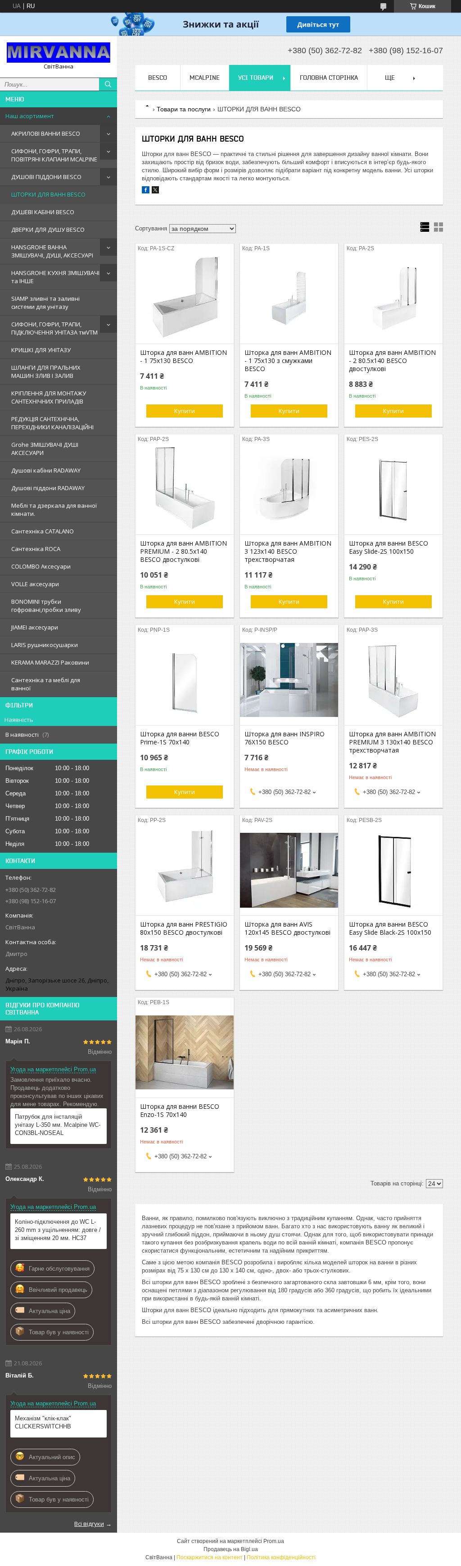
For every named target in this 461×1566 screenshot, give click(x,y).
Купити (184, 411)
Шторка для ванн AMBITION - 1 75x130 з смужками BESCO (287, 361)
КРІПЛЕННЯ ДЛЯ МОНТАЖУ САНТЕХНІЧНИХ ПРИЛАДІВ (48, 397)
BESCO (157, 77)
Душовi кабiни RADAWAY (46, 470)
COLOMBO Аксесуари (41, 566)
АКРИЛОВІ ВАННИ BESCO (45, 133)
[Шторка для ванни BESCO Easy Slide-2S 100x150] (393, 489)
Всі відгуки (89, 1524)
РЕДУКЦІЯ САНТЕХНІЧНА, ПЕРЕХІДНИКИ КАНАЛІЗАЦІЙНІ (52, 423)
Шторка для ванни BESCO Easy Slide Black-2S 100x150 (390, 928)
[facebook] (145, 191)
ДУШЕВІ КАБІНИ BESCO (42, 212)
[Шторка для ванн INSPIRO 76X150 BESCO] (289, 680)
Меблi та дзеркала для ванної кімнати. (54, 509)
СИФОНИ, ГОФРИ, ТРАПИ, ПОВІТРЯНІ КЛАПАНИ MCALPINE (54, 155)
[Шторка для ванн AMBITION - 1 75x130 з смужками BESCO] (289, 298)
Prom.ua (273, 1541)
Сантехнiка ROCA (35, 549)
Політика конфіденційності (281, 1557)
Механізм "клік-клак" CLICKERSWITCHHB (43, 1422)
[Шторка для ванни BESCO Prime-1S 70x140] (185, 680)
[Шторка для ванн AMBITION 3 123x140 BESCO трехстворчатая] (289, 489)
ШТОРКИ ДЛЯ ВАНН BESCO (48, 194)
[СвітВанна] (58, 52)
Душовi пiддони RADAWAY (48, 488)
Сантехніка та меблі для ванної (45, 684)
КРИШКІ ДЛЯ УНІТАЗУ (41, 350)
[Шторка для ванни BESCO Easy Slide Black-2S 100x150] (393, 870)
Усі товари (255, 77)
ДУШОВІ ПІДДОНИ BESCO (46, 177)
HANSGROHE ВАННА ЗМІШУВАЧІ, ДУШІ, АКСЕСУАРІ (52, 251)
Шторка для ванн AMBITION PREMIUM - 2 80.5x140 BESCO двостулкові (183, 551)
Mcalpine (205, 77)
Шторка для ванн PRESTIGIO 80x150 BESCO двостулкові (183, 928)
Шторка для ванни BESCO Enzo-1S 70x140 (179, 1110)
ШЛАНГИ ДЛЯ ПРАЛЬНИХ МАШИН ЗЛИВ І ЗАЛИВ (46, 371)
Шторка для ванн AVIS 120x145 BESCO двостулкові (287, 928)
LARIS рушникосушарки (44, 645)
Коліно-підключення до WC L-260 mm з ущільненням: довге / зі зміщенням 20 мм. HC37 (58, 1229)
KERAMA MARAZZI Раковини (50, 662)
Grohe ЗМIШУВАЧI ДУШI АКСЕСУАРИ (44, 449)
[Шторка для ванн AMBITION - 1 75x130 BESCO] (185, 298)
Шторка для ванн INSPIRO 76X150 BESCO (284, 738)
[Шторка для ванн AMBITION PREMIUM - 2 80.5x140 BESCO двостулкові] (185, 489)
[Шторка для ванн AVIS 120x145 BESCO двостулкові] (289, 870)
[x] (155, 191)
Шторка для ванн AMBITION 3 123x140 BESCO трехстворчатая (287, 551)
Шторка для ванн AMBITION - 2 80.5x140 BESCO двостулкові (392, 361)
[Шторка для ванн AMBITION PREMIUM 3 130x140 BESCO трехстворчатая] (393, 680)
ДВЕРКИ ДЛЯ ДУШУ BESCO (48, 229)
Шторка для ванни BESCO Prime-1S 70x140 (179, 738)
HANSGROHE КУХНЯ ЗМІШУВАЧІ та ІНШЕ (55, 277)
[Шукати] (108, 84)
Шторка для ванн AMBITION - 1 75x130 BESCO (183, 357)
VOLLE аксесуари (35, 584)
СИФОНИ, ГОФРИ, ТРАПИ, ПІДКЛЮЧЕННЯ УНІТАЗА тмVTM (54, 328)
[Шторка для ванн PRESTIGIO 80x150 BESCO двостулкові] (185, 870)
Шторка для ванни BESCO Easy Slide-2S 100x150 (388, 547)
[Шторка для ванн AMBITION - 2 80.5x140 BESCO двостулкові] (393, 298)
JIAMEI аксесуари (34, 627)
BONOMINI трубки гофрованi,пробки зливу (46, 605)
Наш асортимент (29, 116)
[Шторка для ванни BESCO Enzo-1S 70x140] (185, 1052)
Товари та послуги (184, 109)
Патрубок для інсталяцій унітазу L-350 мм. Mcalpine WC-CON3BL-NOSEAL (57, 1124)
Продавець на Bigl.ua (230, 1549)
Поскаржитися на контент (209, 1557)
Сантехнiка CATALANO (42, 531)
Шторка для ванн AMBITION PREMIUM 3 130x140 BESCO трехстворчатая (392, 742)
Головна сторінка (329, 77)
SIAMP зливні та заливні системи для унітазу (45, 302)
